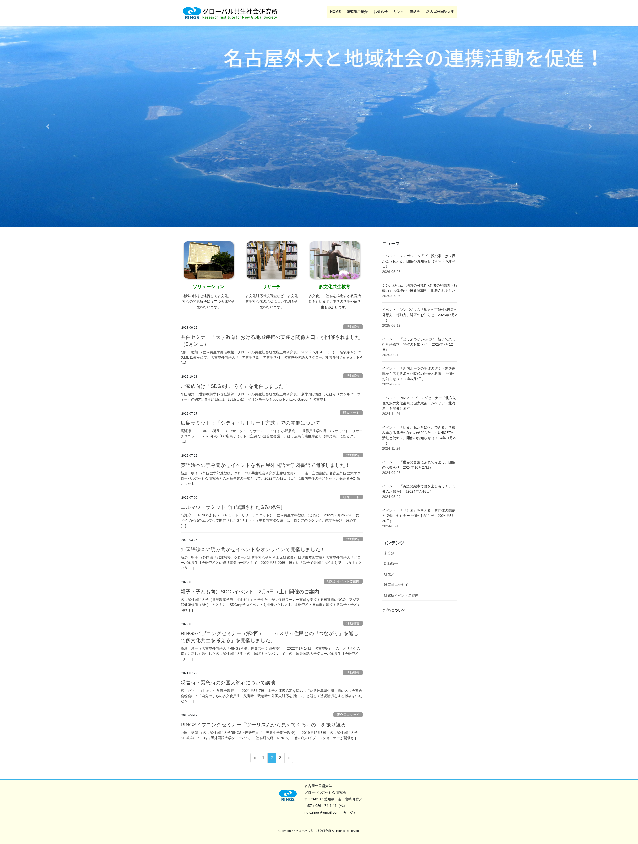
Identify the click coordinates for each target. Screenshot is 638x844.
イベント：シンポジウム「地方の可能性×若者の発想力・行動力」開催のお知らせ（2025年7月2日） (419, 314)
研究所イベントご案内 (343, 581)
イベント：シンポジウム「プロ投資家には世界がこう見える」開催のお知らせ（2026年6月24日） (418, 261)
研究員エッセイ (348, 714)
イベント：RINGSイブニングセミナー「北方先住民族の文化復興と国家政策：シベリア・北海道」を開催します (419, 403)
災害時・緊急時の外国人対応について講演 (228, 682)
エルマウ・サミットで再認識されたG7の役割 (231, 507)
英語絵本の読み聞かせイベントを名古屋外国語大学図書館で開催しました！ (265, 465)
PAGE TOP (619, 814)
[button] (48, 126)
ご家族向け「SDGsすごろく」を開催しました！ (235, 386)
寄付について (394, 610)
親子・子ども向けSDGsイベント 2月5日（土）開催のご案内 (250, 591)
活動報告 (352, 327)
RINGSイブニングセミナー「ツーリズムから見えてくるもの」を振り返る (263, 724)
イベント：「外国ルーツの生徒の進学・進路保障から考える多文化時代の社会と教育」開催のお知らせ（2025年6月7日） (418, 373)
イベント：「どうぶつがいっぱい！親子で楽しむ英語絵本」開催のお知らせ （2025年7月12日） (418, 344)
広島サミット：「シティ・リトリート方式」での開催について (250, 423)
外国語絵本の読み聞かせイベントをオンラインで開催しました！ (253, 549)
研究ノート (351, 413)
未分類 (389, 553)
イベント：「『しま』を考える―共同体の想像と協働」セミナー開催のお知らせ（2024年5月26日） (418, 515)
